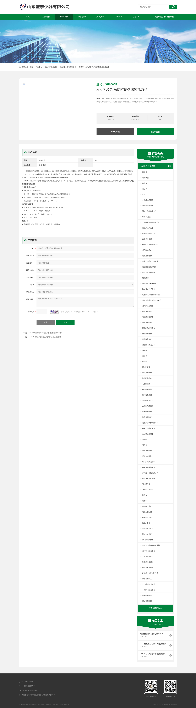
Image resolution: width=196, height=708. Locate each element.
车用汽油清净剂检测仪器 (151, 545)
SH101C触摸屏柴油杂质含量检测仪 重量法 (45, 337)
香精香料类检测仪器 (149, 283)
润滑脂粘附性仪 (147, 528)
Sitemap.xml (156, 704)
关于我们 (46, 17)
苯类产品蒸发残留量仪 (150, 261)
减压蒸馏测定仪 (147, 250)
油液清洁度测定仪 (148, 345)
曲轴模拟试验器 (147, 205)
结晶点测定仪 (147, 512)
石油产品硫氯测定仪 (149, 428)
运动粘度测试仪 (147, 434)
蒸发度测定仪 (147, 451)
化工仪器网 (166, 704)
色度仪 (144, 350)
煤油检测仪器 (147, 601)
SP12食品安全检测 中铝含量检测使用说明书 (154, 644)
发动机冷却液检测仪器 (68, 67)
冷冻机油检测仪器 (148, 233)
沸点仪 (144, 495)
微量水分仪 (146, 523)
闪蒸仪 (144, 356)
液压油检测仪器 (147, 540)
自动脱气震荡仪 (147, 406)
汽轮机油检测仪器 (148, 551)
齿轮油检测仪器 (147, 567)
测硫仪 (144, 189)
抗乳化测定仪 (147, 412)
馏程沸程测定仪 (147, 311)
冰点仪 (144, 183)
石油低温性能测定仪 (149, 467)
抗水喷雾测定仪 (147, 378)
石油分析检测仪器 (51, 67)
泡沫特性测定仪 (147, 400)
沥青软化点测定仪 (148, 328)
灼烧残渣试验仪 (147, 228)
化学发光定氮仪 (147, 200)
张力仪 (144, 445)
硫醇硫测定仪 (147, 334)
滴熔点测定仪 (147, 256)
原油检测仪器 (147, 579)
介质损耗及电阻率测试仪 (151, 222)
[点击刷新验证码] (54, 312)
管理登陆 (174, 704)
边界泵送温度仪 (147, 306)
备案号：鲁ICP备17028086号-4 (57, 704)
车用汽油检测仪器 (148, 590)
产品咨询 (115, 132)
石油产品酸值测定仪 (149, 211)
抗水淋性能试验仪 (148, 478)
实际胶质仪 (146, 484)
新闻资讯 (82, 17)
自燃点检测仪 (147, 239)
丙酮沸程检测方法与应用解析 (151, 634)
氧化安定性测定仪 (148, 462)
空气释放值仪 (147, 395)
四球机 (144, 361)
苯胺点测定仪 (147, 373)
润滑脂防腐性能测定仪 (150, 423)
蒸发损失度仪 (147, 506)
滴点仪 (144, 501)
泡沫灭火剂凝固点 (148, 289)
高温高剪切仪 (147, 339)
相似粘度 (145, 178)
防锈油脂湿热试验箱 (149, 267)
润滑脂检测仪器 (147, 562)
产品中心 (64, 17)
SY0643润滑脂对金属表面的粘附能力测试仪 (45, 333)
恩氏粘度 (145, 278)
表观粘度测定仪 (147, 317)
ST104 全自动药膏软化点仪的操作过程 (154, 654)
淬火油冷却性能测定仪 (150, 473)
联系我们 (136, 17)
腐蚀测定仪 (146, 367)
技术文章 (100, 17)
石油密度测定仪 (147, 489)
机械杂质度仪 (147, 517)
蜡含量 (144, 172)
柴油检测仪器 (147, 595)
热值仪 (144, 439)
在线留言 (118, 17)
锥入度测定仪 (147, 417)
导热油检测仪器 (147, 556)
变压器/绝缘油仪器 (148, 584)
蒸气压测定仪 (147, 322)
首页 (28, 17)
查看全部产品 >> (155, 608)
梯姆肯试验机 (147, 456)
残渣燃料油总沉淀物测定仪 (151, 300)
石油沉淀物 (146, 384)
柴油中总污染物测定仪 (150, 244)
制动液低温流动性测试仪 (151, 295)
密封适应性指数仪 (148, 272)
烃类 (143, 194)
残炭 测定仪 (146, 217)
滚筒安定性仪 (147, 534)
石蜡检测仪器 (147, 389)
